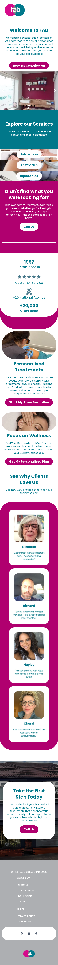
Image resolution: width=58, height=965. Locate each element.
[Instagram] (29, 933)
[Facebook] (21, 933)
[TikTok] (36, 933)
